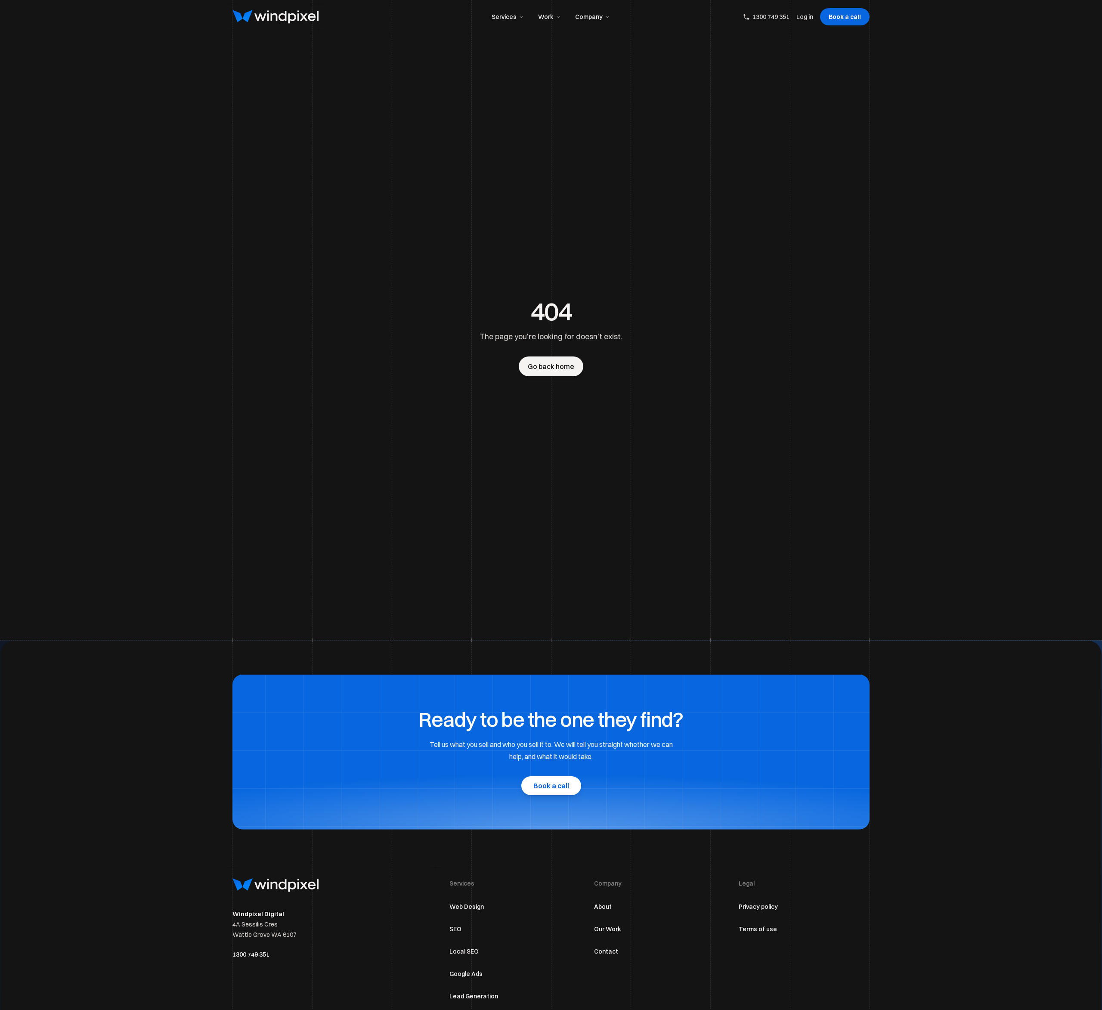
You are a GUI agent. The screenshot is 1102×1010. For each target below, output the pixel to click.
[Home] (275, 16)
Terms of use (758, 929)
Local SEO (464, 951)
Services (504, 17)
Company (589, 17)
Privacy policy (758, 907)
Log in (804, 17)
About (603, 907)
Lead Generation (473, 996)
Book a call (845, 17)
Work (546, 17)
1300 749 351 (770, 17)
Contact (606, 951)
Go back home (551, 366)
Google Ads (466, 974)
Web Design (466, 907)
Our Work (607, 929)
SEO (455, 929)
